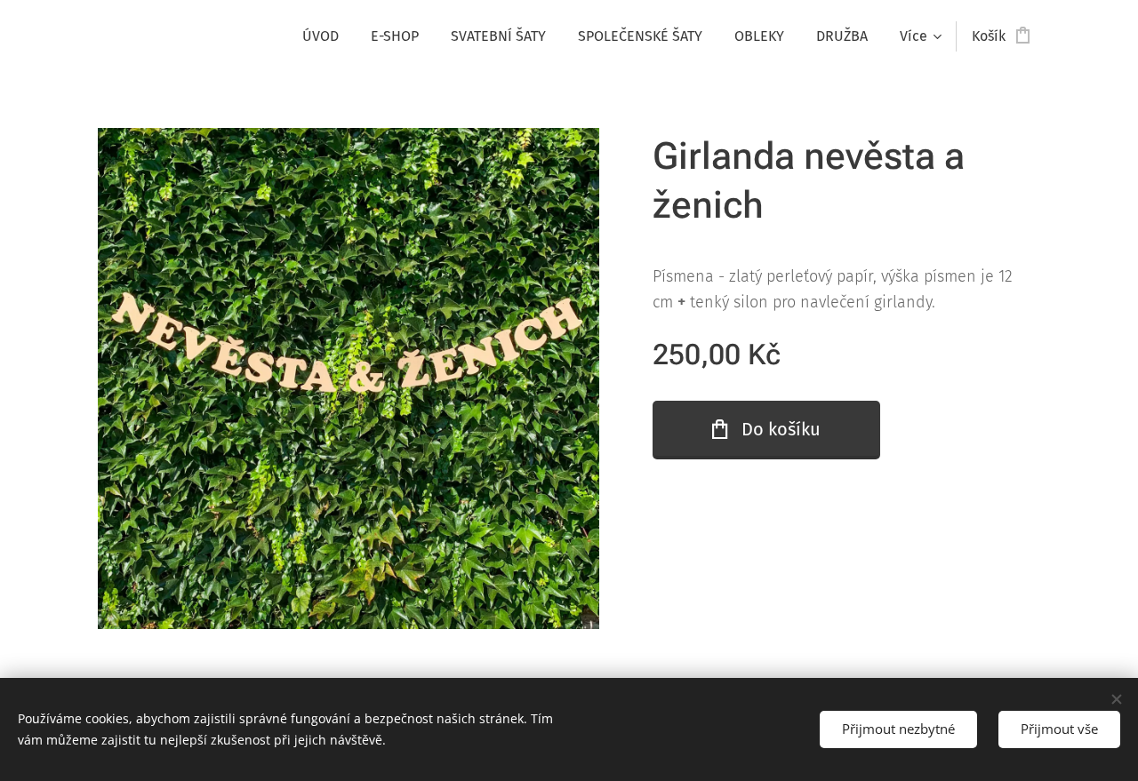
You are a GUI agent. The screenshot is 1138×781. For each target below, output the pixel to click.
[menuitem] (320, 36)
